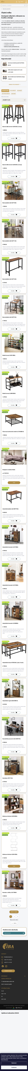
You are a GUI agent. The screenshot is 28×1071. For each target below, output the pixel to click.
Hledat (25, 5)
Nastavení (14, 1063)
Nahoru (15, 923)
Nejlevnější (13, 90)
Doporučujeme (5, 90)
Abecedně (13, 93)
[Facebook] (2, 966)
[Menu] (26, 1)
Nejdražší (19, 90)
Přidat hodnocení (7, 933)
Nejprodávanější (6, 93)
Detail (14, 482)
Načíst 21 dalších (14, 911)
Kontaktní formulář (8, 970)
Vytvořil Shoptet (9, 1007)
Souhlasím (14, 1067)
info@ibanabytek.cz (8, 957)
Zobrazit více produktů (14, 84)
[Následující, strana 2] (14, 916)
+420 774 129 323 (8, 959)
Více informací (4, 1059)
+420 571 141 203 (8, 962)
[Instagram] (6, 966)
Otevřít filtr (6, 100)
